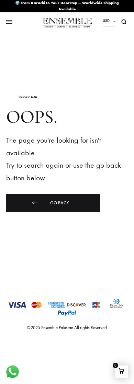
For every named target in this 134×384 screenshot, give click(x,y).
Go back (59, 202)
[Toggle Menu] (9, 22)
